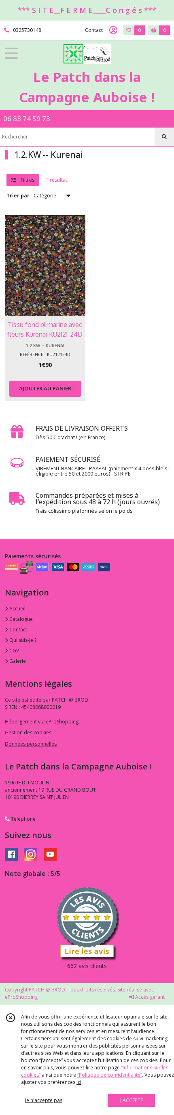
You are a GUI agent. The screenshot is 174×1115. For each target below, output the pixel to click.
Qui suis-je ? (22, 640)
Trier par (18, 195)
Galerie (17, 661)
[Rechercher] (164, 137)
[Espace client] (113, 30)
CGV (13, 650)
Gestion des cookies (28, 732)
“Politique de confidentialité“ (109, 1074)
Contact (94, 30)
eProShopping (21, 996)
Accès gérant (149, 996)
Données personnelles (31, 743)
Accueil (16, 608)
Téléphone (23, 818)
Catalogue (20, 619)
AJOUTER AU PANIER (45, 388)
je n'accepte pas (43, 1100)
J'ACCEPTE (131, 1100)
